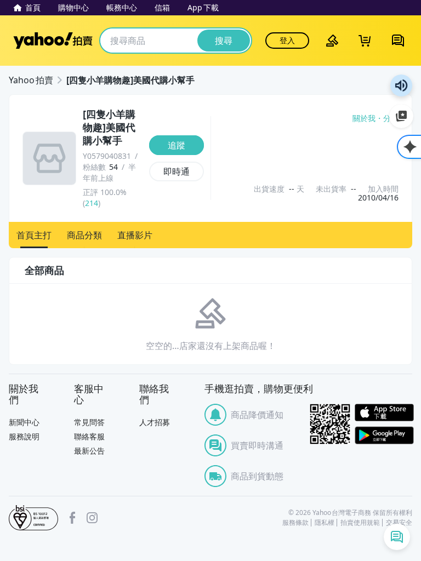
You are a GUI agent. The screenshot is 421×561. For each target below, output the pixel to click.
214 (91, 203)
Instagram (92, 518)
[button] (34, 235)
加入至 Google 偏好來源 (401, 116)
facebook (72, 518)
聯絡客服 (89, 436)
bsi (33, 517)
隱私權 (324, 522)
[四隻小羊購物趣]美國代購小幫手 (130, 80)
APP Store (384, 413)
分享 (391, 118)
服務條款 (295, 522)
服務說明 (24, 436)
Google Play (384, 435)
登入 (287, 40)
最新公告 (89, 450)
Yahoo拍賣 (53, 40)
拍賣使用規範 (360, 522)
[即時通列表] (397, 537)
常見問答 (89, 422)
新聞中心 (24, 422)
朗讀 (401, 85)
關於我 (364, 118)
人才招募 (154, 422)
